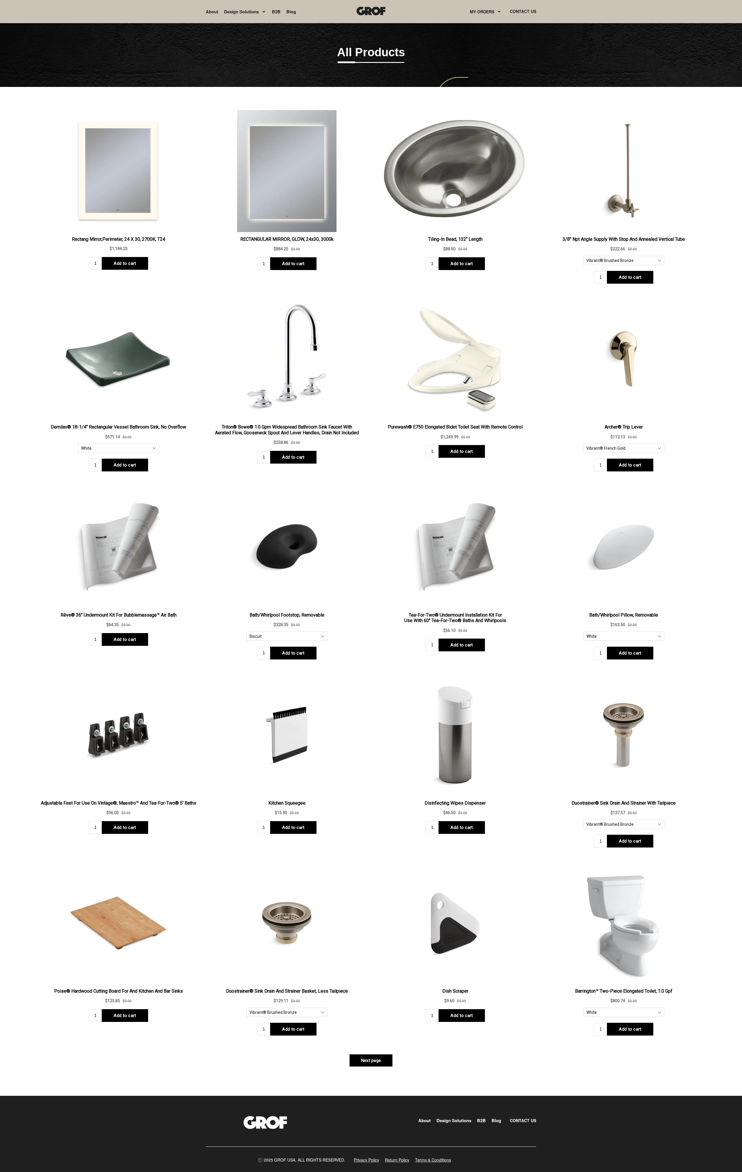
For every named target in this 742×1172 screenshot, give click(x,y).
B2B (276, 11)
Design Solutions (241, 11)
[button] (301, 1160)
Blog (291, 11)
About (212, 11)
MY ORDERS (482, 11)
